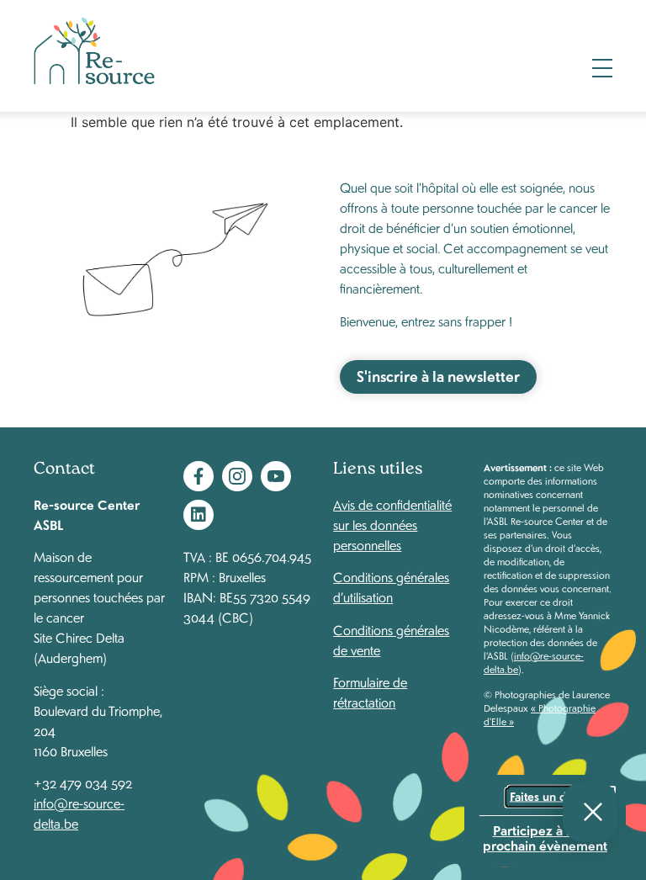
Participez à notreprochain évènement (545, 836)
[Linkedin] (198, 515)
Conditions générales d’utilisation (391, 587)
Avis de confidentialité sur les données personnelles (392, 524)
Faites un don (545, 796)
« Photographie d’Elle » (540, 715)
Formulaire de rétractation (370, 692)
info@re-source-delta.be (534, 662)
